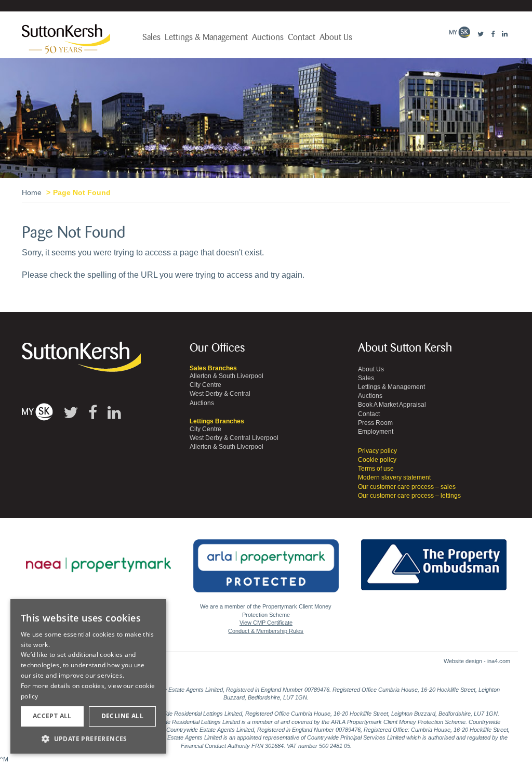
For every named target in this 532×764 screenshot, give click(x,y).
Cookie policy (377, 459)
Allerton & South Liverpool (226, 376)
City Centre (205, 385)
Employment (375, 431)
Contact (301, 37)
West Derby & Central (220, 393)
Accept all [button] (52, 715)
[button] (88, 738)
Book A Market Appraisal (392, 404)
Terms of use (376, 468)
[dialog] (88, 676)
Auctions (268, 37)
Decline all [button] (122, 715)
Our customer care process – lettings (409, 495)
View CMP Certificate (266, 622)
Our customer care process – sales (407, 486)
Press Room (375, 422)
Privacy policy (377, 451)
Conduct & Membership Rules (265, 631)
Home (32, 192)
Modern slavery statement (394, 477)
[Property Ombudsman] (434, 559)
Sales (151, 37)
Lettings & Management (206, 37)
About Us (336, 37)
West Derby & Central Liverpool (234, 438)
